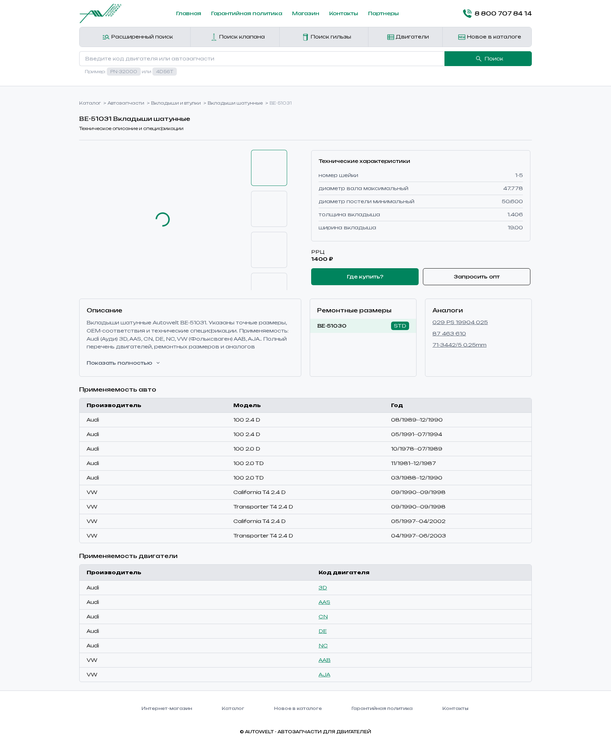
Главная (188, 13)
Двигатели (411, 37)
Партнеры (383, 13)
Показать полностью (119, 363)
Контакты (343, 13)
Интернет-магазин (166, 708)
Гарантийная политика (246, 13)
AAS (324, 602)
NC (323, 645)
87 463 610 (449, 333)
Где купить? (365, 277)
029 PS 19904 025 (460, 322)
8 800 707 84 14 (503, 13)
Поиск (493, 58)
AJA (324, 674)
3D (323, 588)
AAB (325, 660)
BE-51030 (332, 326)
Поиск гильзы (330, 37)
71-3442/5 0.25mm (459, 345)
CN (323, 616)
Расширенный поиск (141, 37)
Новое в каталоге (493, 37)
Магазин (305, 13)
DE (323, 631)
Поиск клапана (241, 37)
